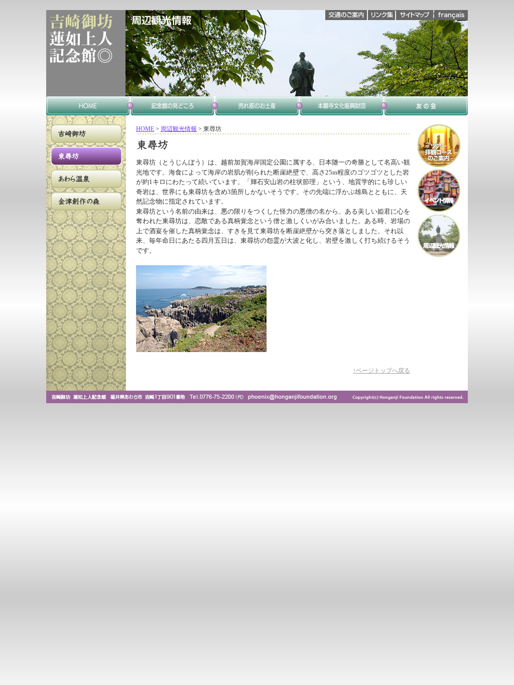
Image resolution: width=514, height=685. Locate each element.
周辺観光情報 (179, 128)
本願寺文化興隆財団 (341, 105)
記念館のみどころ (173, 105)
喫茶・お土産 (257, 105)
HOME (145, 128)
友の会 (425, 105)
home (88, 105)
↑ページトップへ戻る (381, 371)
